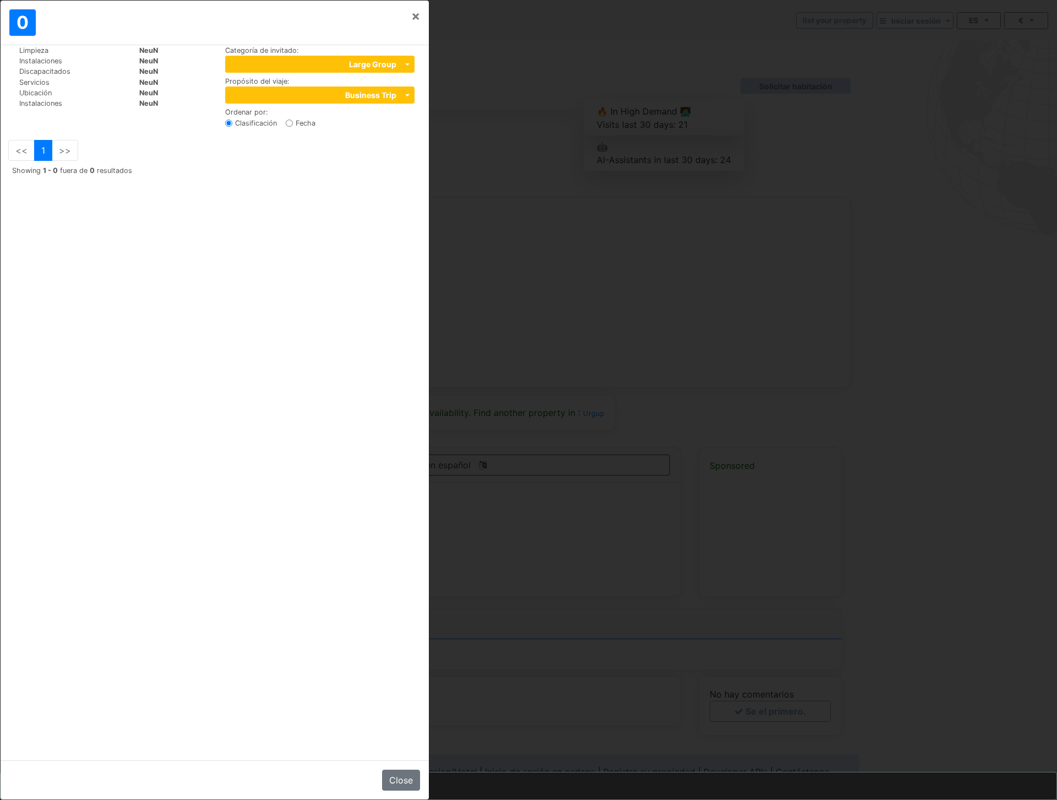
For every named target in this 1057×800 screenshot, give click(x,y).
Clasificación (256, 123)
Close (401, 780)
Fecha (305, 123)
